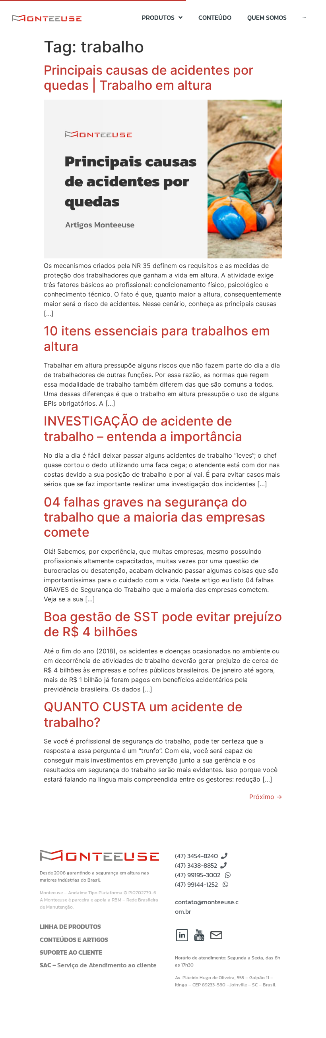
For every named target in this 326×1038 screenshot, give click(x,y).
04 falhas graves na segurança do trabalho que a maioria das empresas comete (154, 517)
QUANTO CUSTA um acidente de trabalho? (143, 714)
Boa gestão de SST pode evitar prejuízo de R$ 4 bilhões (163, 624)
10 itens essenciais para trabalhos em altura (157, 338)
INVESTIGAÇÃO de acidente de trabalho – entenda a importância (143, 428)
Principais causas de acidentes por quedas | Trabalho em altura (148, 77)
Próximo (265, 797)
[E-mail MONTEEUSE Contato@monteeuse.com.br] (216, 935)
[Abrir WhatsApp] (306, 1018)
